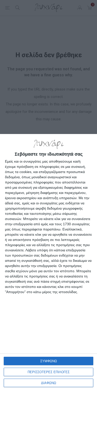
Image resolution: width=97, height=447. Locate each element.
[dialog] (48, 290)
